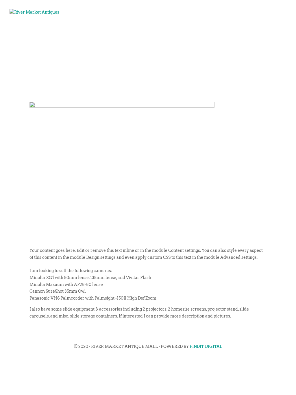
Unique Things (210, 30)
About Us (96, 30)
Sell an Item (163, 30)
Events (127, 30)
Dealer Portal (260, 30)
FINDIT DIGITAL (206, 346)
